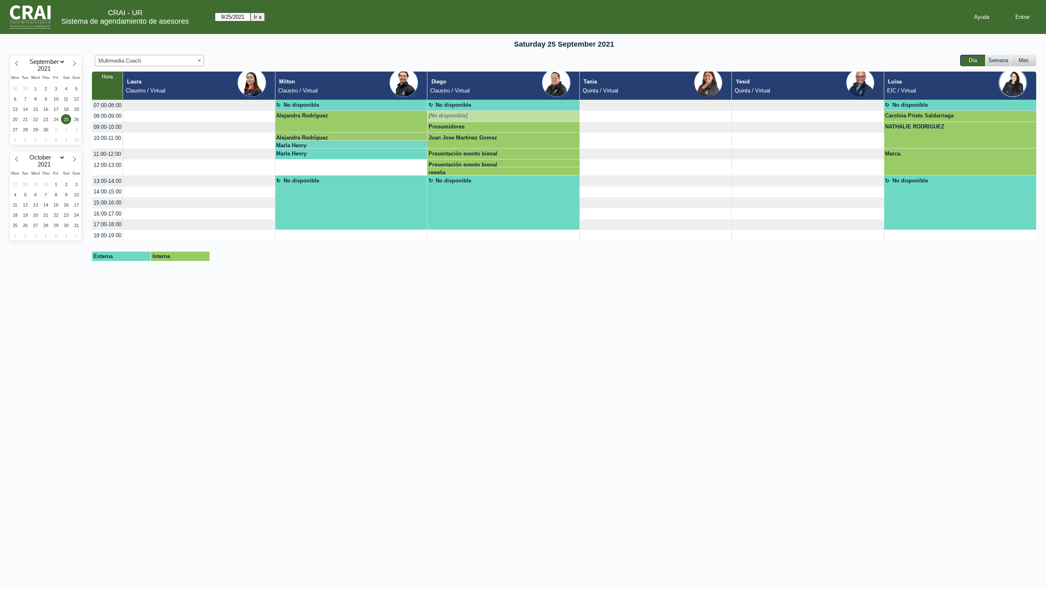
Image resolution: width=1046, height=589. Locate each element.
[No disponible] (448, 115)
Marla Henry (291, 145)
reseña (437, 172)
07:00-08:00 (107, 105)
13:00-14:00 (107, 181)
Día (973, 60)
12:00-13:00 (107, 165)
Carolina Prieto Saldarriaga (919, 115)
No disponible (301, 105)
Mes (1024, 60)
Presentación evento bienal (463, 154)
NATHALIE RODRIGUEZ (914, 127)
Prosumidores (447, 127)
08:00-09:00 (107, 116)
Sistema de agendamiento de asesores (125, 21)
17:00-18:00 (107, 224)
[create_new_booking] (199, 105)
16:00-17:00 (107, 214)
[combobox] (149, 60)
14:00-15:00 (107, 192)
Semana (998, 60)
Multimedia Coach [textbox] (119, 61)
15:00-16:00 (107, 203)
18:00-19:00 (107, 235)
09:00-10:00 (107, 127)
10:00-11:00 (107, 138)
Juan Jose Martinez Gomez (463, 138)
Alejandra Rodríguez (302, 115)
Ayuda (981, 17)
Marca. (893, 154)
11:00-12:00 (107, 154)
